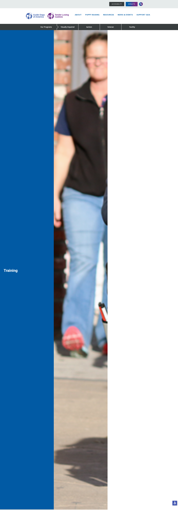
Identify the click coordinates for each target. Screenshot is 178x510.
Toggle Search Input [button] (141, 4)
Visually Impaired (67, 27)
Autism (89, 27)
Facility (132, 27)
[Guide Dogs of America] (47, 16)
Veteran (110, 27)
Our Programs (46, 27)
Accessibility (117, 4)
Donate (131, 4)
